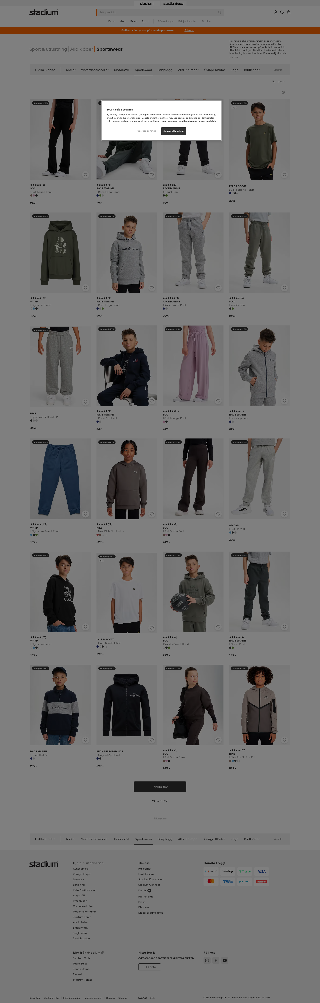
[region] (161, 120)
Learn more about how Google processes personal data (188, 121)
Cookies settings (146, 131)
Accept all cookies (174, 131)
